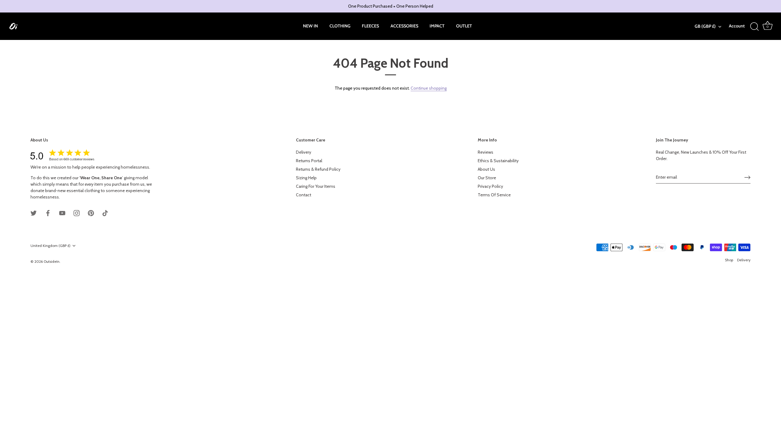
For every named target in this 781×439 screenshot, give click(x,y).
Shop (729, 260)
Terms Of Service (494, 195)
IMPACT (437, 26)
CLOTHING (340, 26)
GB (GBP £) (705, 26)
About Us (486, 169)
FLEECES (370, 26)
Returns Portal (309, 160)
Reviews (485, 152)
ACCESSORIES (404, 26)
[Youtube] (62, 212)
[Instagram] (77, 212)
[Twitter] (34, 212)
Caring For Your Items (315, 186)
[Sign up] (747, 177)
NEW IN (310, 26)
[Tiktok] (105, 212)
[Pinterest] (91, 212)
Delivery (303, 152)
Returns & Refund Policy (318, 169)
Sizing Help (306, 177)
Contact (303, 195)
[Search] (754, 27)
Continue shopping (429, 88)
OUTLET (464, 26)
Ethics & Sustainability (498, 160)
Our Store (487, 177)
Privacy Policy (490, 186)
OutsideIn (51, 261)
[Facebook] (48, 212)
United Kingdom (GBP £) (50, 246)
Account (737, 26)
